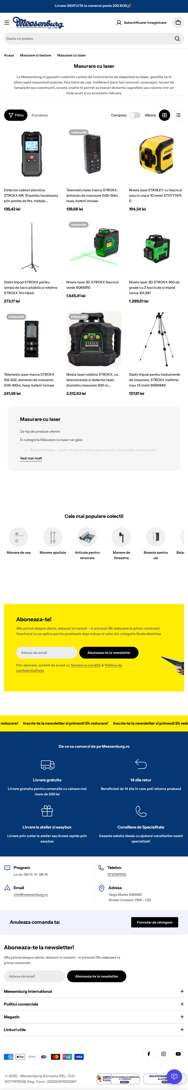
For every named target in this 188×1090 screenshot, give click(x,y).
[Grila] (164, 115)
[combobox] (94, 38)
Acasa (9, 55)
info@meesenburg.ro (31, 894)
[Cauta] (177, 38)
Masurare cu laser (71, 55)
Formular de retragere (154, 922)
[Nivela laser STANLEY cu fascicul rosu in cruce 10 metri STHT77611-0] (156, 154)
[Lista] (178, 115)
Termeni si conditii (85, 665)
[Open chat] (174, 1076)
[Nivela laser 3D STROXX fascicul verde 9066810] (93, 247)
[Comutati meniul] (7, 23)
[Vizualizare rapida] (52, 138)
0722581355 (116, 874)
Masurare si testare (35, 55)
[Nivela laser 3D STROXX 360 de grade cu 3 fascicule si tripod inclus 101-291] (156, 247)
